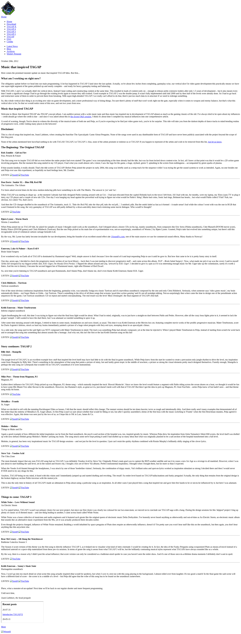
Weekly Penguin (14, 54)
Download (11, 24)
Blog (9, 49)
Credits (10, 41)
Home (4, 17)
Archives (11, 51)
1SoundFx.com (118, 236)
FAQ (9, 39)
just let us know (215, 142)
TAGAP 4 (11, 29)
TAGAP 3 (11, 31)
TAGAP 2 (11, 34)
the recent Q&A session (80, 116)
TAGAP (10, 36)
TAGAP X (11, 26)
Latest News (12, 46)
